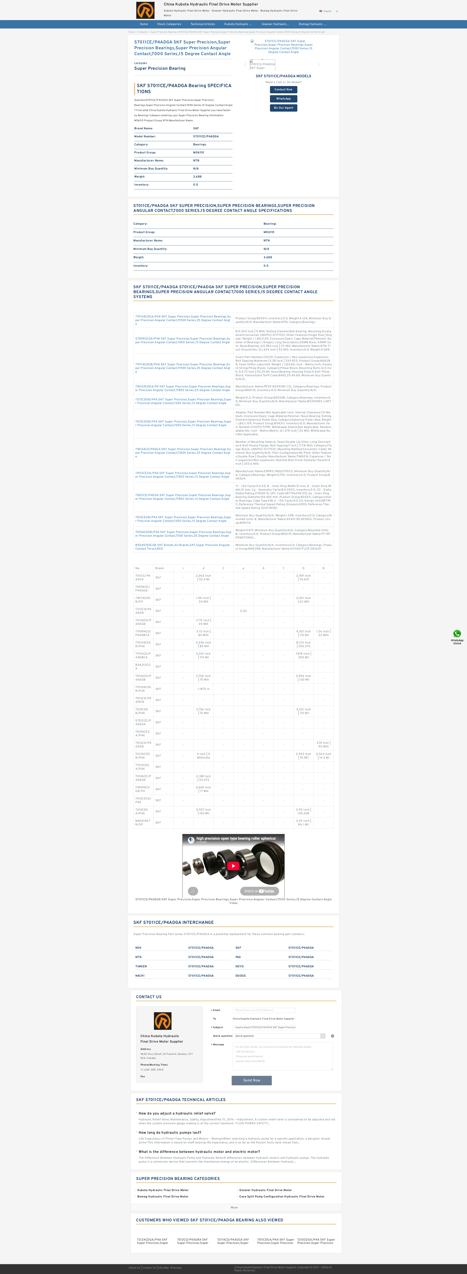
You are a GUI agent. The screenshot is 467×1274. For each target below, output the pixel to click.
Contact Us (149, 1267)
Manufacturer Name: (149, 161)
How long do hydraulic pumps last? (170, 1132)
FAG (238, 957)
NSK (138, 948)
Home (144, 24)
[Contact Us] (457, 637)
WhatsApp (283, 99)
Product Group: (145, 153)
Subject (217, 1027)
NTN (138, 957)
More (234, 1208)
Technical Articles (203, 24)
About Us (134, 1267)
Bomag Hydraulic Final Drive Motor (315, 24)
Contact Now (284, 90)
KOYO (240, 966)
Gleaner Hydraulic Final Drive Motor (278, 24)
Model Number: (145, 136)
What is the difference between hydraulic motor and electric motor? (199, 1152)
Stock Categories (169, 24)
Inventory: (141, 185)
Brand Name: (143, 128)
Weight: (139, 177)
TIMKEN (141, 966)
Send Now (251, 1080)
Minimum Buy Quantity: (151, 169)
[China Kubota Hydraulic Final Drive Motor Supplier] (145, 9)
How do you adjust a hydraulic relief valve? (177, 1113)
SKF (238, 948)
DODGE (241, 976)
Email (215, 1010)
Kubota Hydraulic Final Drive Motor (240, 24)
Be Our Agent (283, 108)
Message (217, 1045)
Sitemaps (176, 1267)
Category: (141, 144)
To (214, 1018)
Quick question (222, 1036)
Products (143, 32)
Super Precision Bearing (163, 32)
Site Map (163, 1267)
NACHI (140, 976)
